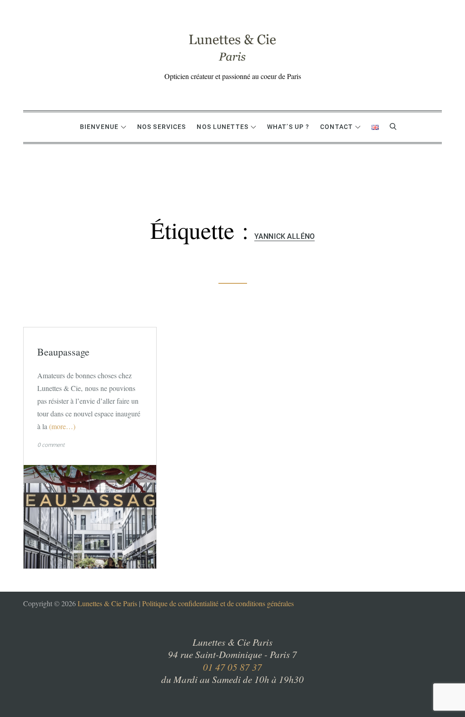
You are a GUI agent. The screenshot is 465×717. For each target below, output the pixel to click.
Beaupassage (63, 352)
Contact (336, 126)
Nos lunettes (222, 126)
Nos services (161, 126)
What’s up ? (288, 126)
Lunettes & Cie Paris (107, 603)
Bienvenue (99, 126)
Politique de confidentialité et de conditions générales (218, 603)
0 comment (50, 444)
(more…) (62, 426)
